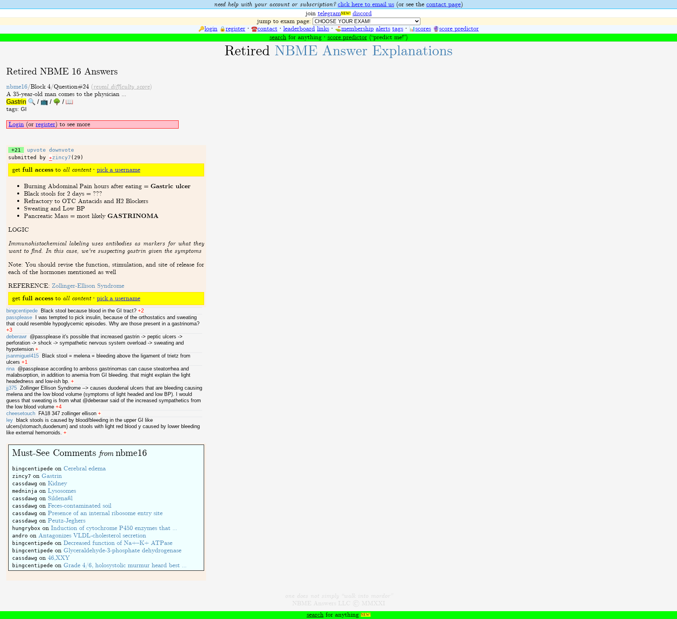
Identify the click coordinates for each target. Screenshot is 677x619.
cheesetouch (20, 413)
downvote (61, 150)
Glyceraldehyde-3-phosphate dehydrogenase (122, 550)
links (323, 29)
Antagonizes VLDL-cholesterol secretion (92, 536)
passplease (19, 317)
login (211, 29)
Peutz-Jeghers (66, 521)
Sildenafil (60, 498)
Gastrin (52, 476)
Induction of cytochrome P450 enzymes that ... (114, 528)
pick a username (118, 170)
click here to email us (366, 4)
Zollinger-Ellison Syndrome (88, 286)
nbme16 (16, 87)
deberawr (16, 336)
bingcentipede (22, 311)
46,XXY (59, 558)
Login (16, 124)
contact (267, 29)
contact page (443, 4)
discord (362, 13)
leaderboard (299, 29)
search (278, 37)
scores (423, 29)
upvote (36, 150)
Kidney (57, 483)
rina (10, 369)
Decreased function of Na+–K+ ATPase (117, 543)
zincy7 (61, 157)
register (235, 29)
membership (357, 29)
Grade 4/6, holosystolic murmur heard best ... (124, 565)
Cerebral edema (84, 469)
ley (9, 420)
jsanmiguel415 (22, 356)
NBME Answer (364, 51)
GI (24, 109)
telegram (329, 13)
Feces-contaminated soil (79, 506)
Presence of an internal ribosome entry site (105, 513)
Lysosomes (62, 491)
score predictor (459, 29)
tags (397, 29)
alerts (383, 29)
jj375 (11, 388)
